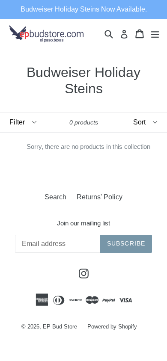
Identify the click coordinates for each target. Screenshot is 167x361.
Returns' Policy (99, 197)
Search (55, 197)
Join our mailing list (83, 223)
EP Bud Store (60, 326)
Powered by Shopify (112, 326)
